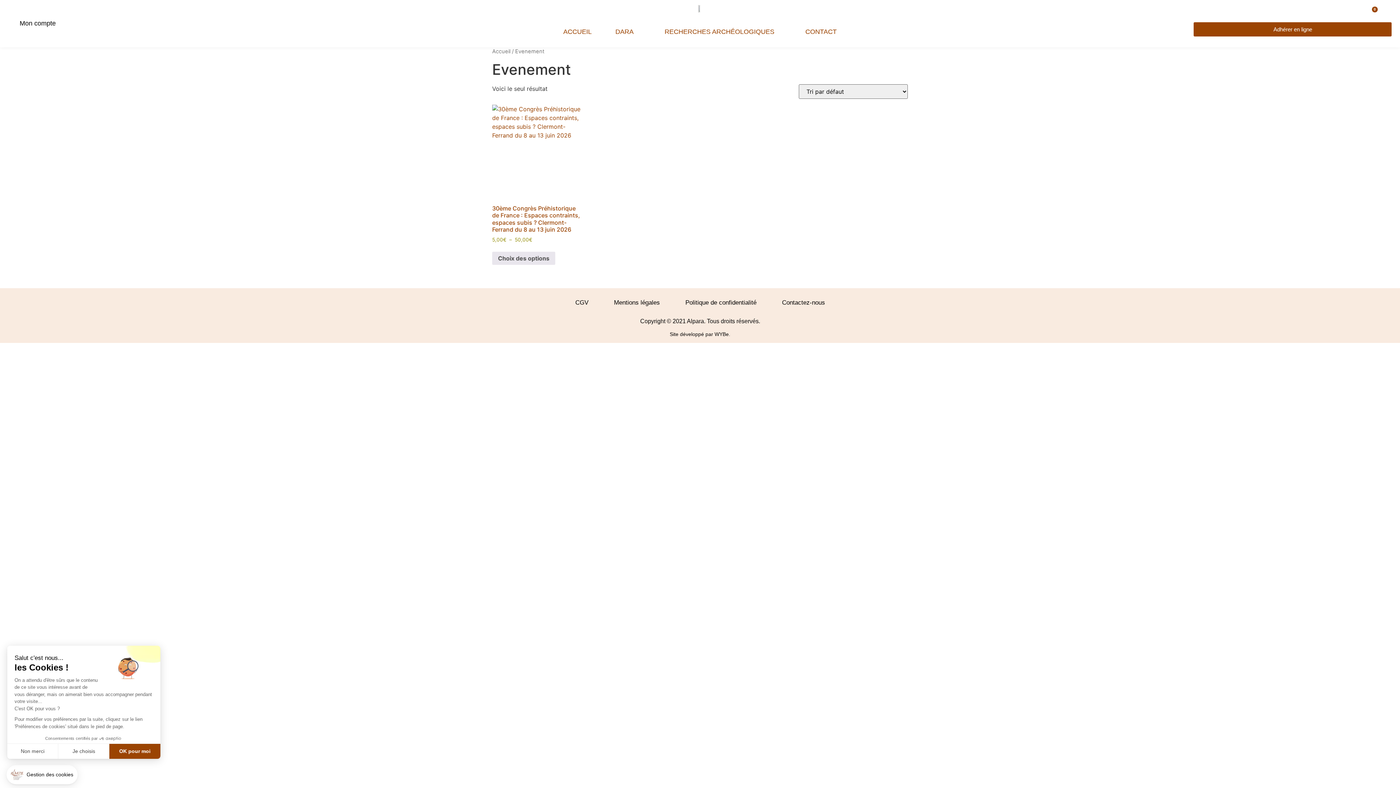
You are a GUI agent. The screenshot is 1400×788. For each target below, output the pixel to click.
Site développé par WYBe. (700, 334)
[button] (42, 775)
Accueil (577, 31)
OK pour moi (135, 751)
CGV (581, 302)
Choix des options (523, 258)
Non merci (32, 751)
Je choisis (84, 751)
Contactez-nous (803, 302)
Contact (821, 31)
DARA (624, 31)
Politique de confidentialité (721, 302)
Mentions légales (637, 302)
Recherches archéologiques (719, 31)
